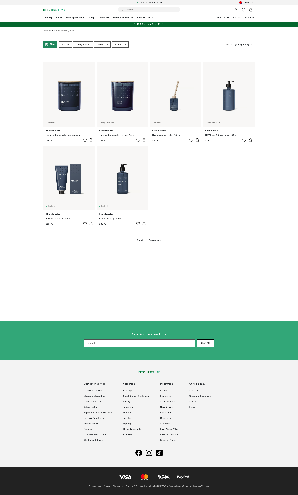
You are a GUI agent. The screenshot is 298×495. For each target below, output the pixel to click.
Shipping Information (94, 396)
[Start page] (54, 10)
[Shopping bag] (251, 9)
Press (192, 407)
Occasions (165, 418)
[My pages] (236, 9)
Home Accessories (123, 17)
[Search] (122, 9)
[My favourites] (243, 9)
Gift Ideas (165, 424)
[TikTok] (159, 452)
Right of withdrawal (93, 440)
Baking (91, 17)
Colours (101, 44)
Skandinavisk (61, 30)
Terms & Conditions (94, 418)
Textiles (127, 418)
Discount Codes (168, 440)
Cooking (47, 17)
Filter (52, 44)
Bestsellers (165, 413)
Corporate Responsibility (201, 396)
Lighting (127, 424)
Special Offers (145, 17)
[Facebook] (139, 452)
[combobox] (247, 2)
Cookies (88, 429)
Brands (236, 17)
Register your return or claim (98, 413)
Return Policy (90, 407)
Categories (81, 44)
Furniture (127, 413)
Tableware (104, 17)
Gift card (127, 435)
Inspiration (249, 17)
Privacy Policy (91, 424)
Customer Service (93, 390)
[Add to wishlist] (85, 140)
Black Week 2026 (169, 429)
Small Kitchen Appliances (70, 17)
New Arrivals (223, 17)
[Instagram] (149, 452)
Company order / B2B (95, 435)
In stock (65, 44)
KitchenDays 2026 (169, 435)
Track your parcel (92, 402)
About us (193, 390)
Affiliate (193, 402)
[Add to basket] (91, 140)
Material (118, 44)
